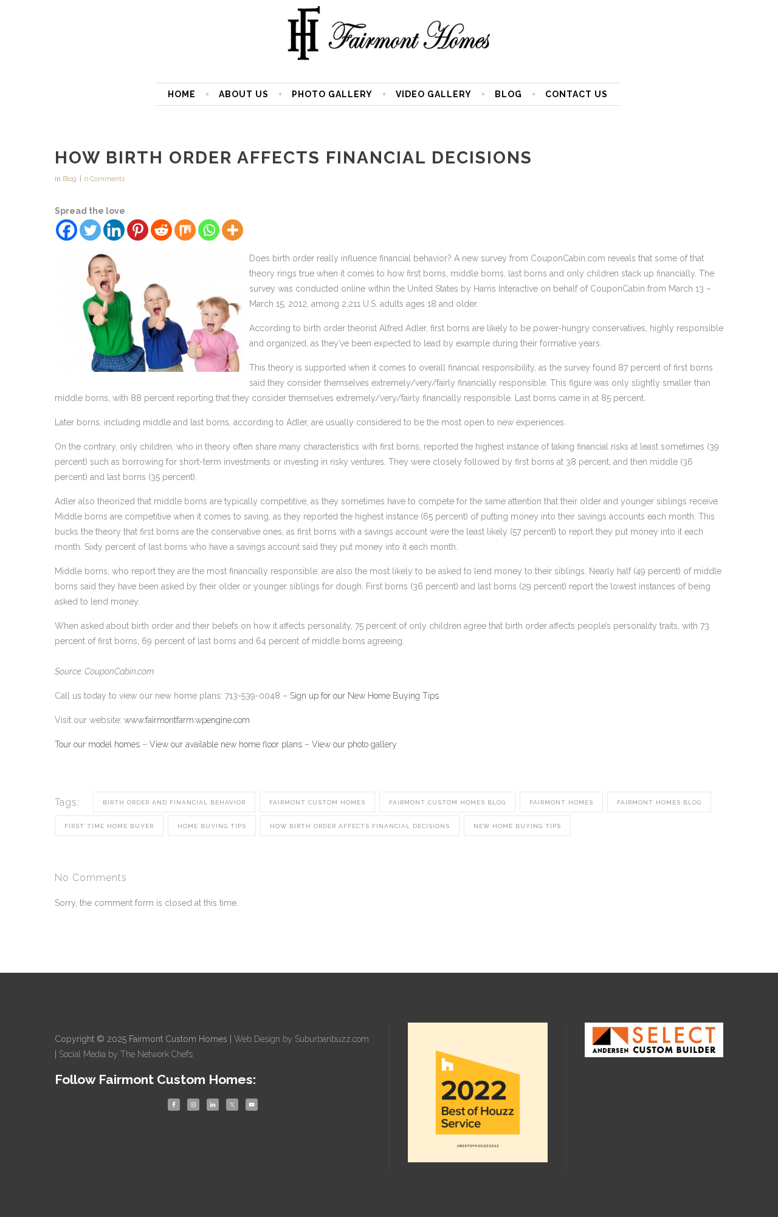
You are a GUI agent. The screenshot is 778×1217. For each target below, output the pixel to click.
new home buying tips (517, 826)
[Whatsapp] (208, 230)
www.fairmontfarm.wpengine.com (187, 720)
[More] (232, 230)
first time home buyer (109, 826)
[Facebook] (66, 230)
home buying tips (211, 826)
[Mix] (185, 230)
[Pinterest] (137, 230)
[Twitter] (90, 230)
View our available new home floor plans (226, 744)
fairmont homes (561, 802)
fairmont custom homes (317, 802)
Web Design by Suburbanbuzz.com (301, 1039)
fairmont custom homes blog (447, 802)
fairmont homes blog (659, 802)
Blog (70, 179)
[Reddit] (161, 230)
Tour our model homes (98, 744)
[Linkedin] (114, 230)
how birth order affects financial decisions (360, 826)
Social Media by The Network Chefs (126, 1054)
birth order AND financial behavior (174, 802)
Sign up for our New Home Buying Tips (364, 696)
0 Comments (104, 179)
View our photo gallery (354, 744)
